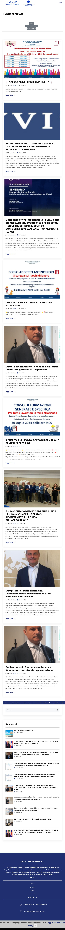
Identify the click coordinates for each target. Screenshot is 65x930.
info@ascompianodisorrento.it (34, 911)
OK (35, 926)
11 (49, 702)
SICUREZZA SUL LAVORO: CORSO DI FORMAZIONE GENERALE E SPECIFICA (32, 442)
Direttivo (32, 887)
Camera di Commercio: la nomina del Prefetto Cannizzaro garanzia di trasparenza (32, 368)
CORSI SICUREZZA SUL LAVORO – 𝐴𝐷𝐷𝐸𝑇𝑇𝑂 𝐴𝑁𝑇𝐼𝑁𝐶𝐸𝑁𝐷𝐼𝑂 (29, 304)
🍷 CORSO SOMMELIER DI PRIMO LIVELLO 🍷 (29, 82)
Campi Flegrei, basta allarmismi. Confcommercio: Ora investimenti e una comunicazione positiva (28, 593)
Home (33, 884)
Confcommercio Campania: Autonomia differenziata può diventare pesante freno (29, 669)
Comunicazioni (31, 28)
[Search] (57, 710)
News (31, 23)
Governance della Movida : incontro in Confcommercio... (33, 819)
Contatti (32, 894)
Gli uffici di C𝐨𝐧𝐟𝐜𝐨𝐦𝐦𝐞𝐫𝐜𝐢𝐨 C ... (24, 730)
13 (57, 702)
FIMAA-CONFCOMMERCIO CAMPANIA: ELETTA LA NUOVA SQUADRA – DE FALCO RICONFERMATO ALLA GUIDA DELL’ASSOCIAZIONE (31, 516)
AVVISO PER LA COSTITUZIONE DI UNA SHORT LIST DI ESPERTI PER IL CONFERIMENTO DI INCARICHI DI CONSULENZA (30, 146)
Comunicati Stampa (31, 26)
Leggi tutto (9, 95)
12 (53, 702)
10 (45, 702)
